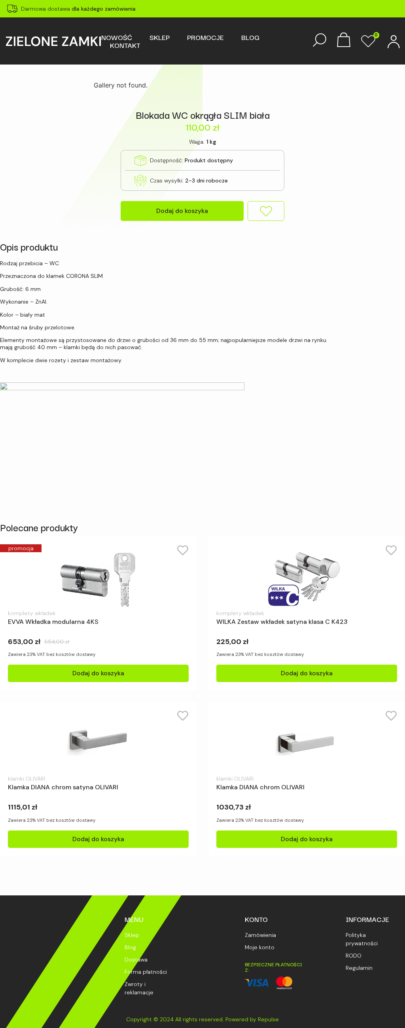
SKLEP (160, 37)
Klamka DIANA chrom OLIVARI (260, 787)
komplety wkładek (32, 613)
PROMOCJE (205, 37)
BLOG (250, 37)
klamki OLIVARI (26, 778)
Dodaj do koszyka (182, 211)
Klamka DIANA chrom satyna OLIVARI (63, 787)
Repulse (268, 1019)
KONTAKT (125, 45)
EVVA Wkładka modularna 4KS (53, 622)
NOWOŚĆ (116, 37)
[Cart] (343, 40)
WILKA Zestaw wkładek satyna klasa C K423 (282, 622)
